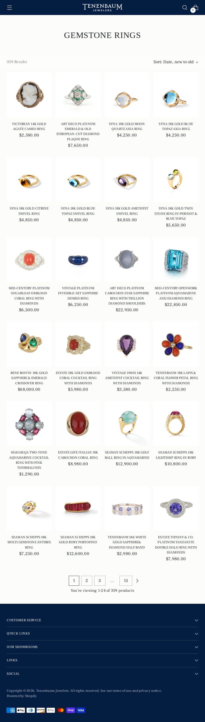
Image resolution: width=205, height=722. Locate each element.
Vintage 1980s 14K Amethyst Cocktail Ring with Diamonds (127, 378)
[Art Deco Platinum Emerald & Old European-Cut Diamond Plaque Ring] (78, 95)
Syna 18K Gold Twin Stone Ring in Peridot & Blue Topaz (175, 213)
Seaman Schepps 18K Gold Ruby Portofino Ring (78, 542)
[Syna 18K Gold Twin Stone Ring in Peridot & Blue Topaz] (176, 180)
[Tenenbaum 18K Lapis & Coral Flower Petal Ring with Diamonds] (176, 344)
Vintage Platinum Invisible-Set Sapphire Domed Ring (78, 293)
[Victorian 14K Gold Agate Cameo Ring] (29, 95)
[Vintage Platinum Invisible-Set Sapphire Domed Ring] (78, 259)
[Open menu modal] (9, 7)
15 (126, 581)
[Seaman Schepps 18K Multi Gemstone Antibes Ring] (29, 508)
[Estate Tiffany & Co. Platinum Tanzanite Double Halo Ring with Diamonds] (176, 508)
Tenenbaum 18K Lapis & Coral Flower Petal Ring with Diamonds (176, 378)
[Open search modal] (185, 7)
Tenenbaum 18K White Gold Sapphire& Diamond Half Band (127, 542)
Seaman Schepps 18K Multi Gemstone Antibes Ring (29, 542)
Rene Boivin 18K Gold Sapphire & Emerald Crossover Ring (29, 378)
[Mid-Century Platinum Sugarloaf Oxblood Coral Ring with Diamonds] (29, 259)
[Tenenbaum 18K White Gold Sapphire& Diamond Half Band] (127, 508)
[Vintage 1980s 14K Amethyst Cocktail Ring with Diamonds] (127, 344)
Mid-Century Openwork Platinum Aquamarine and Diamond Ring (176, 293)
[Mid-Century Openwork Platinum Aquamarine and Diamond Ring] (176, 259)
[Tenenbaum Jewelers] (102, 7)
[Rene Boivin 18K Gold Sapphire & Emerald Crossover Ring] (29, 344)
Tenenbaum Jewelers (52, 690)
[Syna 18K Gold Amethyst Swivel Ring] (127, 180)
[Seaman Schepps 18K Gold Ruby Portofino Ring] (78, 508)
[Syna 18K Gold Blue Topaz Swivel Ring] (78, 180)
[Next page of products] (137, 581)
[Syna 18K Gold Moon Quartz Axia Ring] (127, 95)
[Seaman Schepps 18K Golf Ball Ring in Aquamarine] (127, 423)
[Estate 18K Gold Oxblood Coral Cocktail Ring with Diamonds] (78, 344)
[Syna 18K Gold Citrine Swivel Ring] (29, 180)
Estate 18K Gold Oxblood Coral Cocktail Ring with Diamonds (78, 378)
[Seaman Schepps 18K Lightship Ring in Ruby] (176, 423)
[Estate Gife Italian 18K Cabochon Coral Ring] (78, 423)
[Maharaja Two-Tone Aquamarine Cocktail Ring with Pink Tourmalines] (29, 423)
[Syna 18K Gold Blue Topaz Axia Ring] (176, 95)
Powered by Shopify (22, 696)
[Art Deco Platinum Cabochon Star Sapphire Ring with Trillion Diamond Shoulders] (127, 259)
